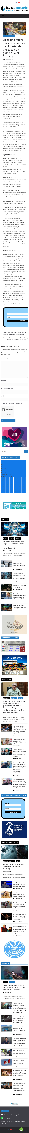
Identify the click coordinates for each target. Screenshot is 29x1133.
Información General (8, 861)
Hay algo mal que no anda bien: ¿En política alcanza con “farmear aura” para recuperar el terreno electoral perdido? (14, 545)
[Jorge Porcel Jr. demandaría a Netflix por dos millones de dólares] (6, 885)
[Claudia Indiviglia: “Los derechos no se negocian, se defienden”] (6, 742)
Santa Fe (18, 538)
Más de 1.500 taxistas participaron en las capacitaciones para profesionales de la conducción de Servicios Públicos (19, 1088)
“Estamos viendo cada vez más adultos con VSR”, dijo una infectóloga (13, 866)
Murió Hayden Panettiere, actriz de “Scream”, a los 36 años (19, 894)
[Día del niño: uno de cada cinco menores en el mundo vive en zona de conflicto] (6, 906)
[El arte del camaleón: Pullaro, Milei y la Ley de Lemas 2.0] (6, 608)
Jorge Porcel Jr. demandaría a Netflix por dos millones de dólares (19, 884)
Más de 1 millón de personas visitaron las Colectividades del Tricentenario (14, 338)
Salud (18, 861)
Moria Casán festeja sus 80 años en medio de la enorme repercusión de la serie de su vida (19, 917)
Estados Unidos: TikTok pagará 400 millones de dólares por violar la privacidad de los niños (14, 987)
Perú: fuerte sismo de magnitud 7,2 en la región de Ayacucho (18, 1062)
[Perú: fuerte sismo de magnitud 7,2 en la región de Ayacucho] (6, 1063)
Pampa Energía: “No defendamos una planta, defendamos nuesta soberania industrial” (19, 596)
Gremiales (13, 698)
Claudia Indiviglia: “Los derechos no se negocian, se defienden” (19, 741)
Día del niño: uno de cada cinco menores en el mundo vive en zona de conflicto (19, 905)
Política (12, 538)
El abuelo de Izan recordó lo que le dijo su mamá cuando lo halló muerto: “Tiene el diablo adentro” (19, 1041)
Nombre (4, 381)
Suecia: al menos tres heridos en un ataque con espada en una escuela (19, 1052)
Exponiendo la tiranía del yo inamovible (19, 586)
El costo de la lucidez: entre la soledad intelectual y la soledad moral (19, 564)
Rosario (12, 36)
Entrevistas (6, 698)
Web (2, 396)
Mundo (5, 982)
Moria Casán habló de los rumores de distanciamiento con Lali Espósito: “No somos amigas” (19, 929)
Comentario (5, 359)
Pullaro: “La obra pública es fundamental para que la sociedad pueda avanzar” (15, 333)
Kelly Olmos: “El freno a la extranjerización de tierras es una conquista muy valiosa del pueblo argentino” (19, 729)
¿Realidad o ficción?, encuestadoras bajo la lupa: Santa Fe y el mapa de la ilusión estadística (19, 576)
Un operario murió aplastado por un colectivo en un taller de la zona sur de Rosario (19, 1029)
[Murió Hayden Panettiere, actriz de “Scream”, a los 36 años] (6, 895)
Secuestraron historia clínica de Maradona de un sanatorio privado (19, 1018)
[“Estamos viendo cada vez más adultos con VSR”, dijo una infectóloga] (14, 852)
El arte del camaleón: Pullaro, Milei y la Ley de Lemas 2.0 (19, 607)
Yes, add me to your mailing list (12, 404)
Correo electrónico (7, 388)
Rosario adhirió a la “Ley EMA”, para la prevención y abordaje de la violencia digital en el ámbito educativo (19, 1074)
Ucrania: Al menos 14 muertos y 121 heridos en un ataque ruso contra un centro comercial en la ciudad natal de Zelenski (19, 1007)
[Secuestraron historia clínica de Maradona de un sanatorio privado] (6, 1019)
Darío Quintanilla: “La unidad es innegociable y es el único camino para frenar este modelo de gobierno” (19, 753)
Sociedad (11, 982)
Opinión (5, 538)
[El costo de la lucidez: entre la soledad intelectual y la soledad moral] (6, 565)
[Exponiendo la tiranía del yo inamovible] (6, 587)
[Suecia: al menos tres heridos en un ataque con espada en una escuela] (6, 1053)
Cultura (6, 36)
